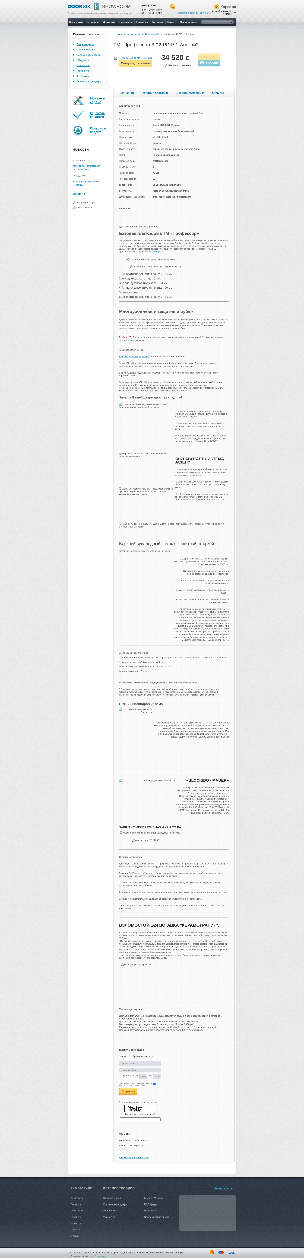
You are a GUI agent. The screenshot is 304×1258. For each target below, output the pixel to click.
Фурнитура (83, 76)
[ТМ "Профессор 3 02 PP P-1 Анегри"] (133, 58)
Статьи (171, 22)
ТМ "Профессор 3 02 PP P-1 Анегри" (155, 44)
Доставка (109, 22)
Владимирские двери (89, 81)
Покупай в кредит (98, 130)
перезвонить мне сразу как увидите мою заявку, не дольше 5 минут (136, 1084)
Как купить (76, 22)
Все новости (78, 194)
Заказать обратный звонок (192, 12)
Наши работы (188, 22)
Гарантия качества (97, 115)
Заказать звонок (224, 1188)
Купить (209, 56)
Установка (93, 22)
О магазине (125, 22)
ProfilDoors (83, 70)
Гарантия (142, 22)
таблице (156, 251)
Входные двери (85, 44)
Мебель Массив (86, 49)
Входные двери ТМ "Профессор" (141, 34)
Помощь (75, 1229)
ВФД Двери (83, 60)
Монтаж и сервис (97, 100)
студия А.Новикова (96, 1256)
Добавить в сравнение (178, 65)
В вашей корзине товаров (221, 12)
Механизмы (83, 65)
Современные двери (88, 54)
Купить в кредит (209, 63)
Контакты (157, 22)
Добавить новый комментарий (134, 1157)
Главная (119, 34)
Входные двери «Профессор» (134, 356)
